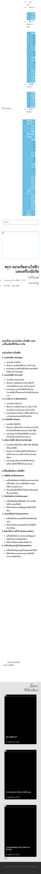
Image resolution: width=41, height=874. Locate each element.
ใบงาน (32, 48)
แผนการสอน (34, 59)
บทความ (32, 7)
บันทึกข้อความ (34, 94)
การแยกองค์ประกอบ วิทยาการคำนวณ (18, 848)
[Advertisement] (20, 313)
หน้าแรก (29, 121)
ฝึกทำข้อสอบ (29, 213)
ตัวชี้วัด (36, 65)
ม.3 (37, 41)
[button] (28, 114)
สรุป (13, 285)
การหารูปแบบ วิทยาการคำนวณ (18, 792)
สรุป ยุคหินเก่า (11, 737)
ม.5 (37, 44)
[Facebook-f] (18, 871)
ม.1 (36, 38)
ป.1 (36, 36)
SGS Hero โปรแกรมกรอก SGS (34, 76)
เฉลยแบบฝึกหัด (33, 16)
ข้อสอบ (33, 33)
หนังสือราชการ (34, 99)
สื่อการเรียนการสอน (30, 24)
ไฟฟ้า (17, 285)
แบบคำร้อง (33, 105)
